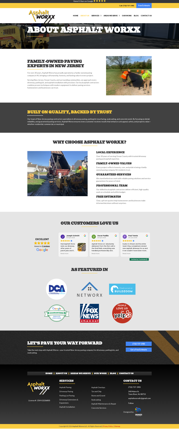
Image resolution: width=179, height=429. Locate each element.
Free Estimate (144, 5)
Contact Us (146, 16)
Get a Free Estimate (138, 349)
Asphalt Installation (67, 407)
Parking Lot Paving (66, 395)
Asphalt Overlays (98, 387)
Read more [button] (64, 254)
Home (75, 16)
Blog (136, 16)
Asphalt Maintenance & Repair (103, 404)
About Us (84, 16)
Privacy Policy (108, 426)
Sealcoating (96, 400)
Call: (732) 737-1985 (126, 6)
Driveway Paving (66, 391)
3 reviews (46, 246)
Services (95, 16)
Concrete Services (98, 408)
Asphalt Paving (65, 387)
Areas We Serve (111, 16)
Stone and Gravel (98, 395)
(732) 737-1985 (138, 344)
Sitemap (117, 426)
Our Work (127, 16)
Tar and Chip (96, 391)
